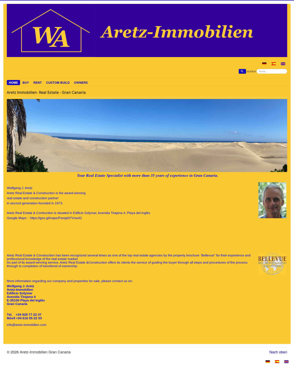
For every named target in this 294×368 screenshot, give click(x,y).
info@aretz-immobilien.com (26, 325)
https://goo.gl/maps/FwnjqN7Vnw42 (56, 218)
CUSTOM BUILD (58, 82)
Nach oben (278, 351)
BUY (25, 82)
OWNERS (81, 82)
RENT (37, 82)
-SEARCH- (251, 71)
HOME (13, 82)
